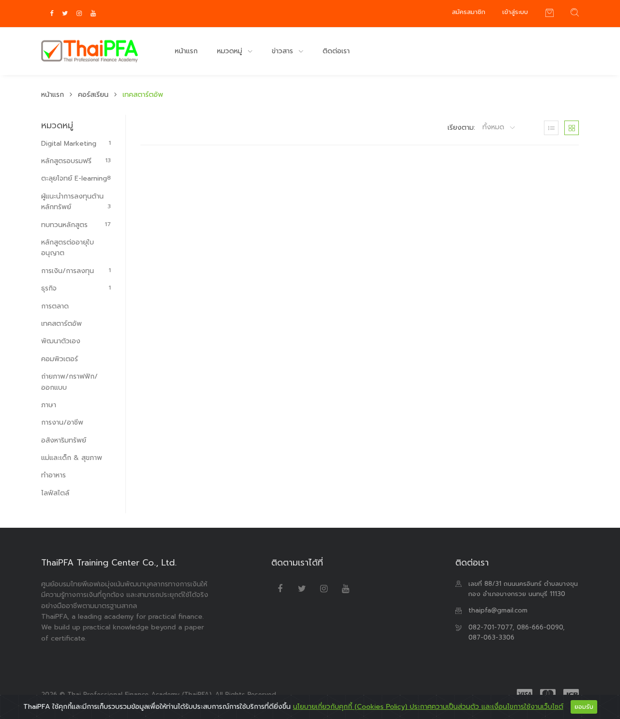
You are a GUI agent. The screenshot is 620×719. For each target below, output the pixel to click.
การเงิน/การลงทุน (76, 271)
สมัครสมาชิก (468, 11)
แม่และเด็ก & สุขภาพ (71, 458)
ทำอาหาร (53, 475)
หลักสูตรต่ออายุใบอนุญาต (67, 247)
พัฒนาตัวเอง (60, 341)
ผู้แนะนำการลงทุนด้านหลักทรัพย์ (76, 201)
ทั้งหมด (494, 127)
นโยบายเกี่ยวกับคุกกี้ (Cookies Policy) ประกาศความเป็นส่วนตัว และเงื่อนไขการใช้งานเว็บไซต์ (428, 707)
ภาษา (48, 405)
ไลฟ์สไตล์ (55, 493)
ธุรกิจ (76, 288)
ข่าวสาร (283, 51)
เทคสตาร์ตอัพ (61, 324)
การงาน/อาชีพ (62, 422)
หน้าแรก (186, 51)
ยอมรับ (583, 707)
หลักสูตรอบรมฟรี (76, 161)
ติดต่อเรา (336, 51)
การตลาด (55, 306)
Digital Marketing (76, 143)
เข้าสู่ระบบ (515, 11)
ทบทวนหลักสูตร (76, 225)
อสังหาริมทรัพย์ (63, 440)
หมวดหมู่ (231, 51)
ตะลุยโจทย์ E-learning (76, 178)
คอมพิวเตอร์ (59, 359)
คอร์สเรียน (93, 95)
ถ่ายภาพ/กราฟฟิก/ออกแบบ (69, 381)
